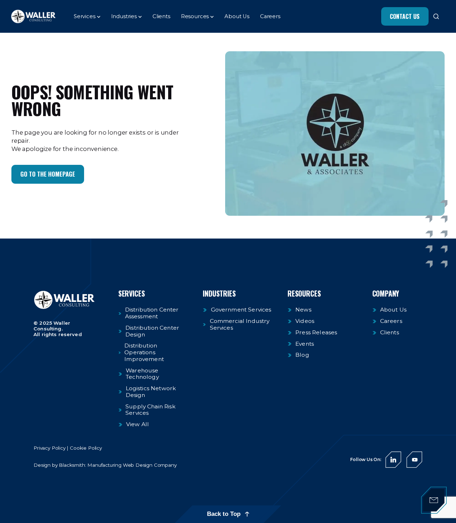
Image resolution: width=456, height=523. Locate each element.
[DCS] (33, 16)
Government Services (241, 309)
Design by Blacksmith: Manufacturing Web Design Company (104, 465)
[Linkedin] (393, 459)
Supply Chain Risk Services (150, 410)
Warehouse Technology (142, 374)
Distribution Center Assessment (152, 313)
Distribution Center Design (152, 331)
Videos (304, 321)
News (303, 309)
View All (137, 424)
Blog (302, 354)
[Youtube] (414, 459)
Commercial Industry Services (240, 324)
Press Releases (316, 332)
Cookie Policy (86, 448)
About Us (393, 309)
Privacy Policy (49, 448)
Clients (389, 332)
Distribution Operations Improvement (144, 352)
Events (304, 343)
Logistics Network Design (151, 391)
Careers (391, 321)
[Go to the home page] (64, 299)
